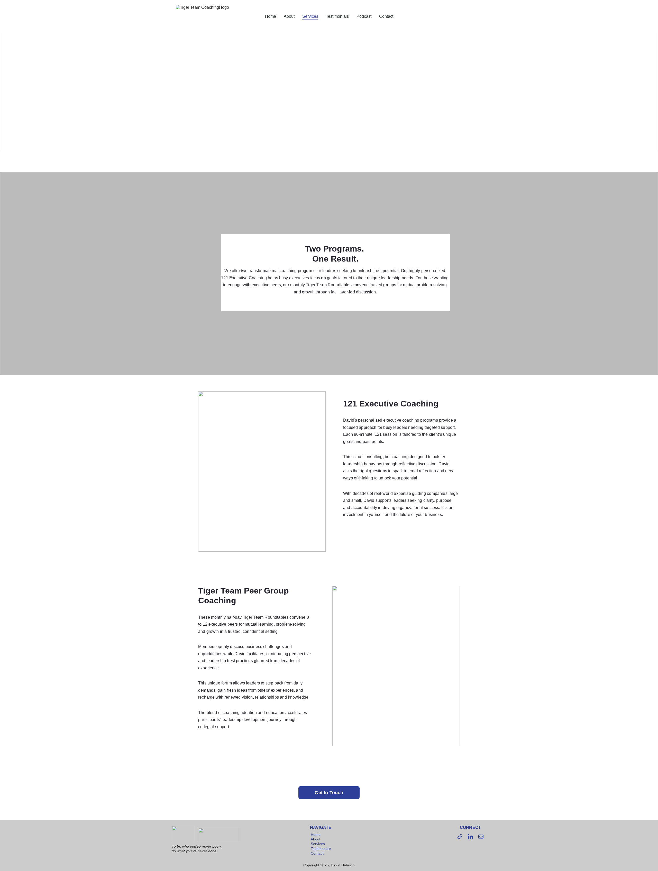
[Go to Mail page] (480, 836)
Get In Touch (329, 792)
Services (310, 16)
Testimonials (337, 16)
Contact (386, 16)
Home (270, 16)
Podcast (364, 16)
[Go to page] (459, 836)
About (289, 16)
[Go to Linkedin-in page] (470, 836)
